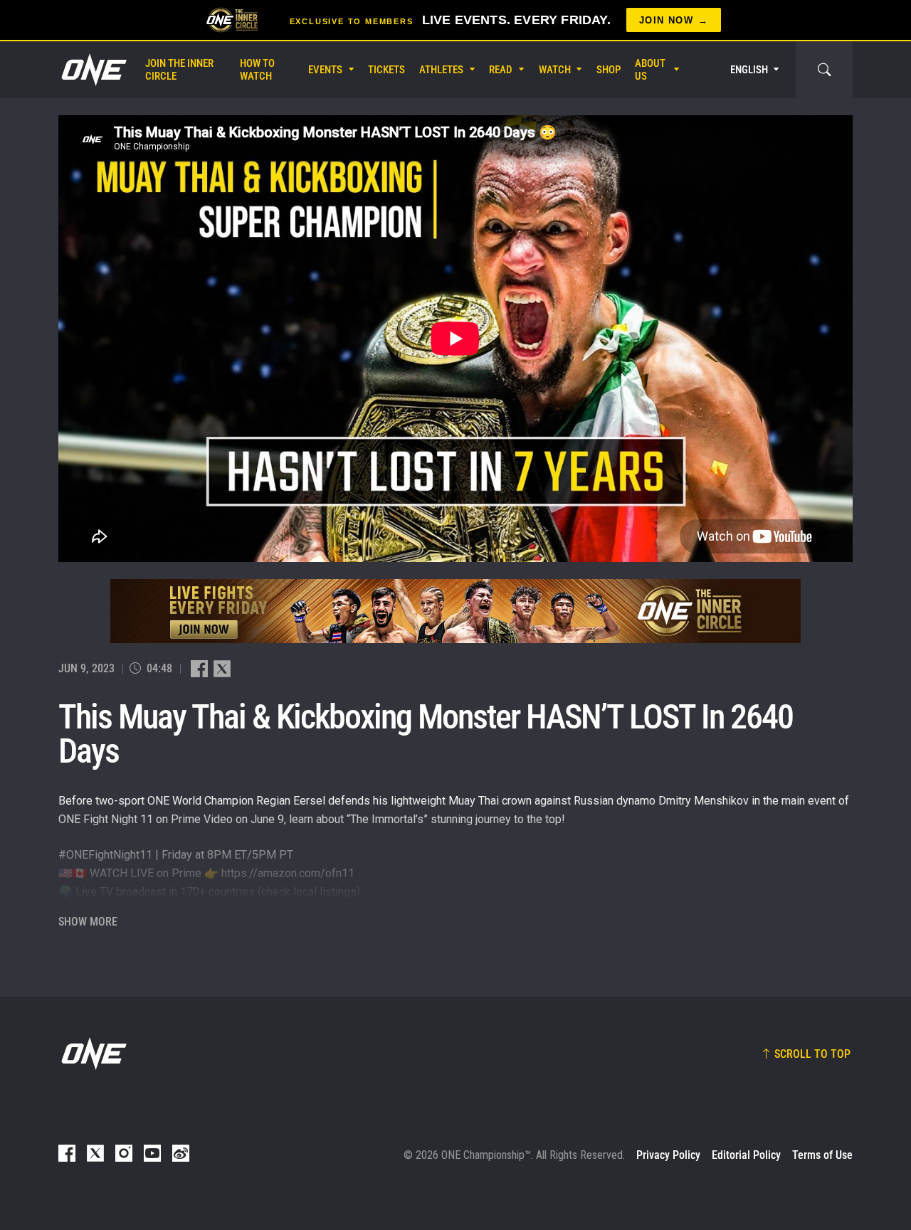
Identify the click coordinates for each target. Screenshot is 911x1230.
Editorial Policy (746, 1155)
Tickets (386, 69)
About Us (650, 70)
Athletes (441, 69)
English (749, 69)
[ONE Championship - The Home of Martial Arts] (92, 70)
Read (500, 69)
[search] (824, 69)
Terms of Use (822, 1155)
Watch (555, 69)
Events (325, 69)
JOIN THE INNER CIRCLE (179, 70)
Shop (608, 69)
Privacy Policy (668, 1155)
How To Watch (257, 70)
